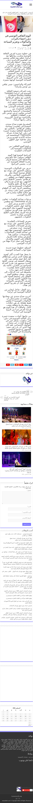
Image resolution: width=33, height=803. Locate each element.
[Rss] (19, 798)
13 (15, 716)
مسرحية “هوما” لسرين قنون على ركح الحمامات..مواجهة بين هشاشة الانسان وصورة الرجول (18, 470)
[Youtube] (16, 798)
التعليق (29, 490)
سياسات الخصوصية (23, 757)
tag (21, 796)
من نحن (31, 757)
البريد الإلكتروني (26, 512)
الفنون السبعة (23, 12)
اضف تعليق (27, 48)
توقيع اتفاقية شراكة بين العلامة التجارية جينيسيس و (19, 595)
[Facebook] (18, 798)
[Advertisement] (16, 644)
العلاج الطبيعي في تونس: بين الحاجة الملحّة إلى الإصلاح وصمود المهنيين (20, 392)
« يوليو (30, 724)
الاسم (29, 506)
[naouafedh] (16, 4)
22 (7, 718)
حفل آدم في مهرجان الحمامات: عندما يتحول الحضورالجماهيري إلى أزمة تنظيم (18, 425)
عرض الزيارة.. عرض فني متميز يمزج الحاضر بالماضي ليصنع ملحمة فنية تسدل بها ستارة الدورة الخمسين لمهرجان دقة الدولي (17, 558)
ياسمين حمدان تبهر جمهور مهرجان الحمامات (20, 605)
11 (25, 716)
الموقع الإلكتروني (26, 518)
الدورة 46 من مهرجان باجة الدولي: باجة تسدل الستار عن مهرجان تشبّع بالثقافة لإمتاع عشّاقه (18, 447)
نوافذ (28, 47)
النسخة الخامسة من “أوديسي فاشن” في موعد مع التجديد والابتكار (12, 398)
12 (20, 716)
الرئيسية (31, 12)
